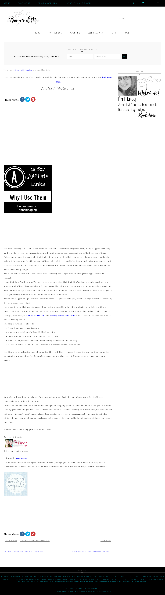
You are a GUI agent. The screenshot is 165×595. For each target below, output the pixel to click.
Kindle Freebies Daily (36, 315)
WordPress (101, 591)
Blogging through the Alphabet (35, 541)
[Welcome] (139, 98)
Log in (109, 591)
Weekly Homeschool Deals (62, 315)
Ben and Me (23, 18)
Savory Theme (73, 591)
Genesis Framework (88, 591)
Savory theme (83, 588)
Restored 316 (96, 588)
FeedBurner (21, 458)
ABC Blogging (11, 541)
